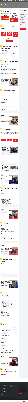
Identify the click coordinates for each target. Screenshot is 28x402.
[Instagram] (11, 392)
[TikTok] (17, 392)
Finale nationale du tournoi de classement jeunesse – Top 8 (23, 18)
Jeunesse (21, 24)
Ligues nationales (22, 19)
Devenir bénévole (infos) (13, 386)
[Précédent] (2, 151)
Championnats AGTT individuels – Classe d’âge (23, 17)
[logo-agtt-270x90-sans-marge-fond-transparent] (1, 0)
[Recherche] (26, 398)
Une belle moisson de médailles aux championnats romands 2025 (6, 282)
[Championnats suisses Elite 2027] (14, 303)
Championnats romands (22, 22)
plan (4, 388)
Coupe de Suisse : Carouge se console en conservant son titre (6, 359)
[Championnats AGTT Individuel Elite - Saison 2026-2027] (14, 167)
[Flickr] (14, 392)
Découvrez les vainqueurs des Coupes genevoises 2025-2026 (6, 249)
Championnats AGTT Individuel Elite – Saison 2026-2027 (5, 167)
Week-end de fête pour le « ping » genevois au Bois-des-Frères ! (5, 177)
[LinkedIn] (12, 392)
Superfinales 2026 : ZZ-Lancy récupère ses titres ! (5, 148)
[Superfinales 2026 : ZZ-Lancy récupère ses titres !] (14, 150)
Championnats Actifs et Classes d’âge (23, 15)
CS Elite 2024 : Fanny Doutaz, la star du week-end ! (6, 313)
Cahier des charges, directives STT (4, 95)
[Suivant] (17, 151)
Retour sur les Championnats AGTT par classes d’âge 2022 (6, 80)
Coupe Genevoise (22, 21)
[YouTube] (16, 392)
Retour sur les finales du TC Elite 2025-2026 (6, 212)
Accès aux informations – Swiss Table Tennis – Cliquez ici (6, 296)
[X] (15, 392)
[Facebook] (10, 392)
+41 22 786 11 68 (4, 391)
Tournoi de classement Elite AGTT (23, 20)
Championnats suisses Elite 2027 (5, 303)
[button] (8, 0)
